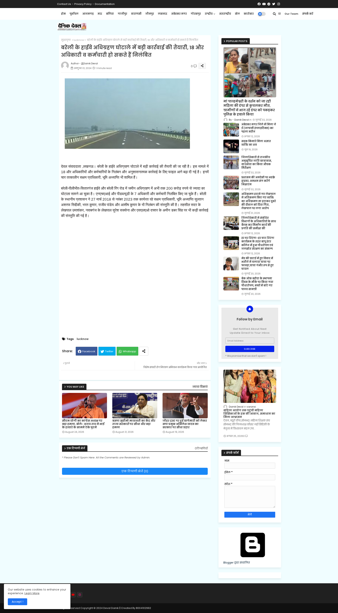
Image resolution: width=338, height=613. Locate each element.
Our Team (291, 14)
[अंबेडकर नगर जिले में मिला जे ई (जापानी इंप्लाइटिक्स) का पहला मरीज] (231, 129)
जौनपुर (149, 14)
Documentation (105, 4)
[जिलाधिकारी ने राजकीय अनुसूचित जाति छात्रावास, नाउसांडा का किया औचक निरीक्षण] (231, 162)
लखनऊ (162, 14)
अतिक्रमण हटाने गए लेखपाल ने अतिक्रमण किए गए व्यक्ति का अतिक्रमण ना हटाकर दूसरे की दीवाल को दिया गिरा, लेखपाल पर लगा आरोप (258, 201)
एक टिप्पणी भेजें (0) (134, 471)
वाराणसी (136, 14)
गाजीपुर (122, 14)
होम (63, 14)
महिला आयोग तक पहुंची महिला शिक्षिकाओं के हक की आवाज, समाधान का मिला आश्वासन (249, 414)
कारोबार (249, 14)
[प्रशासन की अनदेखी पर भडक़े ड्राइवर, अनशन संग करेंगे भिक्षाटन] (231, 182)
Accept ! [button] (17, 602)
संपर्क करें (307, 14)
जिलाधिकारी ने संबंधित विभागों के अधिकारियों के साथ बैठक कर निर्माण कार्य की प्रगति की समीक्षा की (258, 223)
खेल (237, 14)
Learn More (32, 593)
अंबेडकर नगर (179, 14)
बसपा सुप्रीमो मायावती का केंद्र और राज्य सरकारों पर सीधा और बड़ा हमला (133, 424)
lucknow (79, 40)
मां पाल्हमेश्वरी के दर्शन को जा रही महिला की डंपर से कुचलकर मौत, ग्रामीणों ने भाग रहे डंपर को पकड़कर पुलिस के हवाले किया (249, 108)
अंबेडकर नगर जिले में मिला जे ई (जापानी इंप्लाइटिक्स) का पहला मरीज (258, 128)
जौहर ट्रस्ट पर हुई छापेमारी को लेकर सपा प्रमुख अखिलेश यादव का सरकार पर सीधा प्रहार (185, 424)
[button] (274, 14)
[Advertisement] (139, 307)
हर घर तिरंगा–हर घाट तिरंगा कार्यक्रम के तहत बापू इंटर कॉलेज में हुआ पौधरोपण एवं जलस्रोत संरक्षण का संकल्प (257, 243)
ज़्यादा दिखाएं (200, 387)
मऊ (100, 14)
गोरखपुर (196, 14)
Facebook (88, 351)
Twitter (109, 351)
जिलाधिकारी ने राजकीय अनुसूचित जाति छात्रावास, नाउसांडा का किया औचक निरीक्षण (256, 163)
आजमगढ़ (88, 14)
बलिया (110, 14)
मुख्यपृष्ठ (66, 40)
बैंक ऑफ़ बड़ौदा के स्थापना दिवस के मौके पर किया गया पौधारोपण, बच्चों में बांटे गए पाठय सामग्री (257, 284)
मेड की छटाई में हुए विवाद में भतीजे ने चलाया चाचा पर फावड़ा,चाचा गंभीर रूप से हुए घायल (257, 264)
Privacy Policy (83, 4)
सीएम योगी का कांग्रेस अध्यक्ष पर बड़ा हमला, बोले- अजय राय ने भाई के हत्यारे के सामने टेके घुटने (83, 424)
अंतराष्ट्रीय (225, 14)
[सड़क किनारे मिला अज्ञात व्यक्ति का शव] (231, 146)
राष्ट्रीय (209, 14)
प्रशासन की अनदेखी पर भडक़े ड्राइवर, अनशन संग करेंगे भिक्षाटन (258, 181)
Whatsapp (129, 351)
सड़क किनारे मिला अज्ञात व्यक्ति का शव (256, 143)
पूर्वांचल (74, 14)
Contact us (64, 4)
